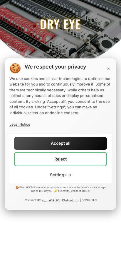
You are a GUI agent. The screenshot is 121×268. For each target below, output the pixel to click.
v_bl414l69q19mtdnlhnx (60, 200)
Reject (60, 159)
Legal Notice (19, 124)
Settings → (60, 174)
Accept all (60, 143)
